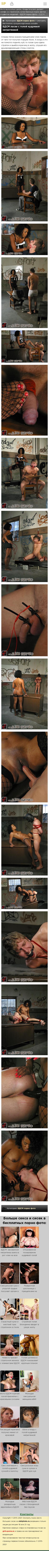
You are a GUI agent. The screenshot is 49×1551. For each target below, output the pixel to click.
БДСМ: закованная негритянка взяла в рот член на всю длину (10, 1254)
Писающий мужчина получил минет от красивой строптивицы (10, 1434)
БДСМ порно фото (26, 21)
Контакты (26, 1514)
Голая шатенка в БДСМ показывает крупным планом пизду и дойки (29, 1362)
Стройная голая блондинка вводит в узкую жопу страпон (29, 1326)
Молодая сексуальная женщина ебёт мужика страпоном (29, 1398)
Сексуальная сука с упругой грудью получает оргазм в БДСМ (9, 1290)
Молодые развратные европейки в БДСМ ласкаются (10, 1506)
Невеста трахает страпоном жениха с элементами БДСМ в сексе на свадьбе (9, 1362)
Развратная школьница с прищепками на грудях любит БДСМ (29, 1290)
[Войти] (12, 4)
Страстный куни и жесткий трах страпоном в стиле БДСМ (10, 1326)
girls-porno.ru (8, 1531)
